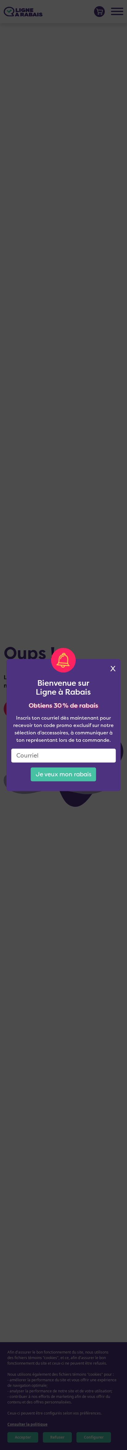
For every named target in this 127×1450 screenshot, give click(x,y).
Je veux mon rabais (63, 774)
